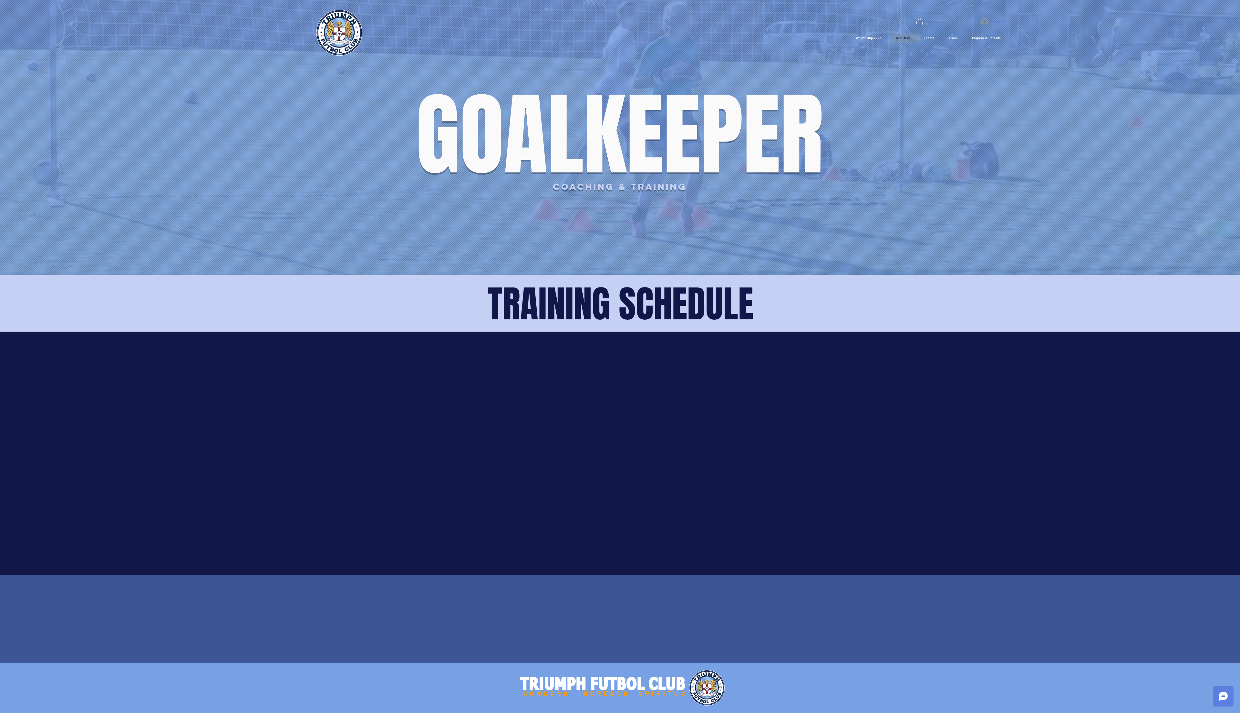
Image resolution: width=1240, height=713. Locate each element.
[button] (924, 21)
